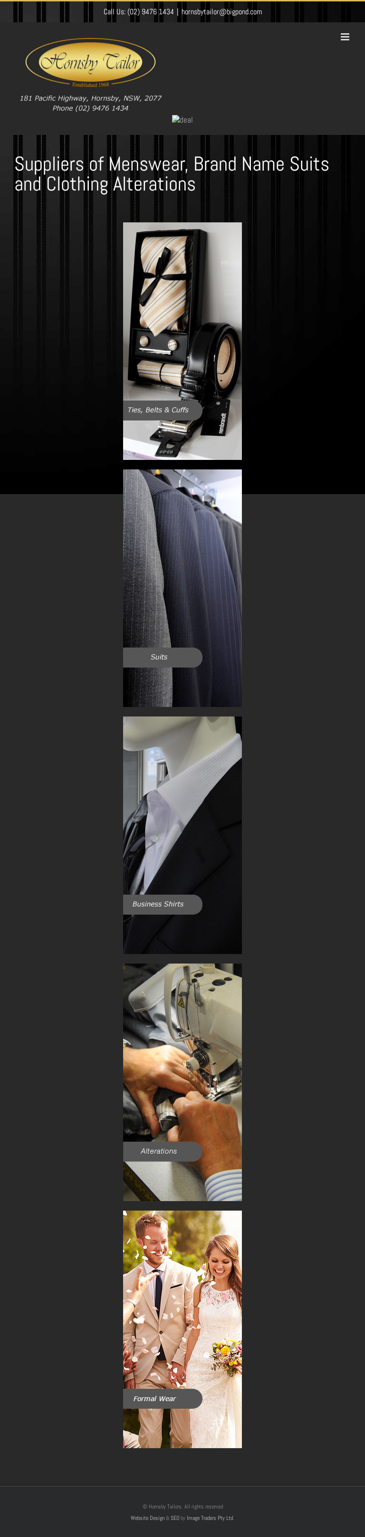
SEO (175, 1518)
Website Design (147, 1518)
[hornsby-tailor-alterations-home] (182, 967)
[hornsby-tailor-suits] (182, 473)
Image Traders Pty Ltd (210, 1518)
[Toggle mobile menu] (346, 37)
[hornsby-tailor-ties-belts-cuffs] (182, 226)
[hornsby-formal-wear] (182, 1214)
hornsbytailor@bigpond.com (222, 12)
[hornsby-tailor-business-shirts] (182, 720)
